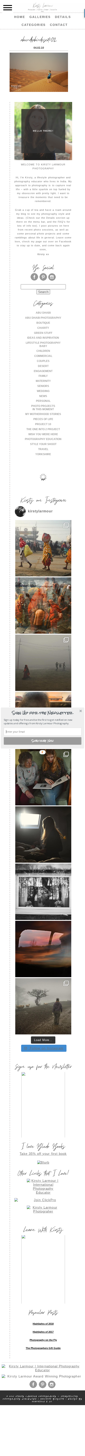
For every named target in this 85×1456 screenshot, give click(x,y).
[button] (42, 712)
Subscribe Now (43, 741)
